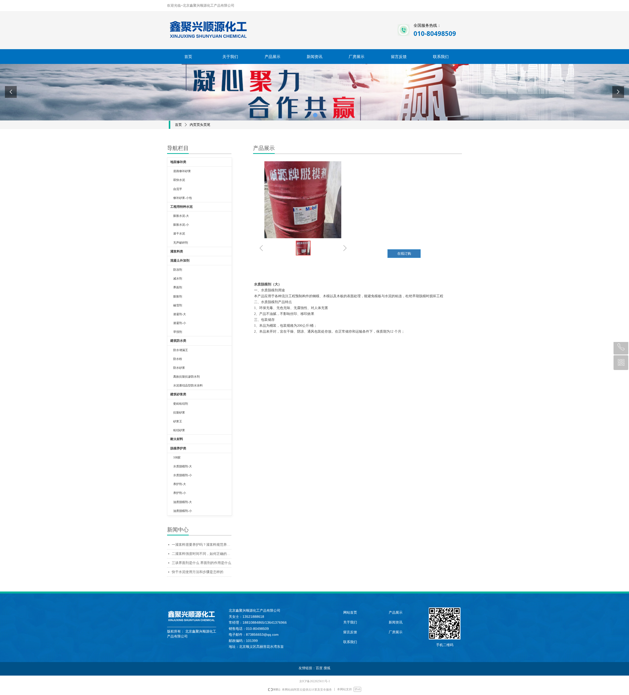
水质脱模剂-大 (182, 466)
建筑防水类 (178, 340)
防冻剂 (177, 269)
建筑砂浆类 (178, 394)
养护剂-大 (179, 484)
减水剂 (177, 278)
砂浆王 (177, 421)
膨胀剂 (177, 296)
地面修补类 (178, 162)
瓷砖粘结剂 (180, 403)
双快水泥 (179, 180)
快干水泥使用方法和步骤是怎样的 (197, 572)
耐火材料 (176, 439)
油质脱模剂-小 (182, 511)
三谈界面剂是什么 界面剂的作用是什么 (201, 563)
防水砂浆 (179, 368)
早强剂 (177, 332)
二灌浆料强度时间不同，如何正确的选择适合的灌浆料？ (201, 554)
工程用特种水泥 (181, 206)
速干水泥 (179, 233)
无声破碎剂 (180, 242)
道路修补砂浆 (182, 171)
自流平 (177, 189)
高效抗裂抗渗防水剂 (186, 376)
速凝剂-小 (179, 323)
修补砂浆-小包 (182, 198)
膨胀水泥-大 (181, 216)
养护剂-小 (179, 493)
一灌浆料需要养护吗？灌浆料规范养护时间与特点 (201, 545)
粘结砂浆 (179, 430)
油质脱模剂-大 (182, 502)
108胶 (177, 457)
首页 (178, 125)
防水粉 (177, 359)
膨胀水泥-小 (181, 224)
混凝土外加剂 (179, 260)
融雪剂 (177, 305)
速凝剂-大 (179, 314)
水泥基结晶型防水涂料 (188, 385)
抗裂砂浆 (179, 412)
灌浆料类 (176, 251)
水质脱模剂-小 (182, 475)
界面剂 (177, 287)
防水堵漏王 (180, 350)
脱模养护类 (178, 448)
